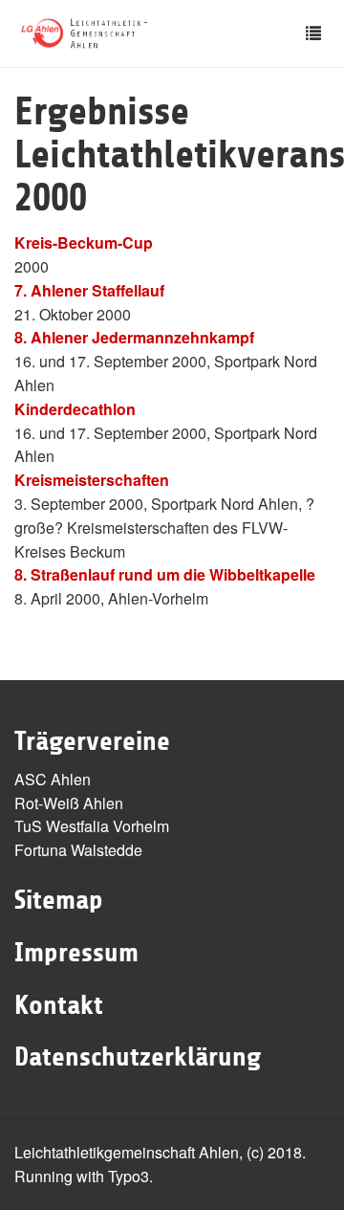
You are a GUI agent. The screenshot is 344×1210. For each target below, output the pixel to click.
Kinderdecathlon (75, 409)
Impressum (76, 952)
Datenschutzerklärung (137, 1057)
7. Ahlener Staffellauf (89, 290)
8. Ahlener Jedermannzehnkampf (134, 337)
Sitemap (58, 900)
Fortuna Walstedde (78, 850)
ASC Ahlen (52, 779)
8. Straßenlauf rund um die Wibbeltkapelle (164, 574)
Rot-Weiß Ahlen (68, 803)
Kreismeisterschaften (91, 480)
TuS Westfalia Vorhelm (91, 826)
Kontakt (58, 1005)
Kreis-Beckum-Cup (83, 242)
